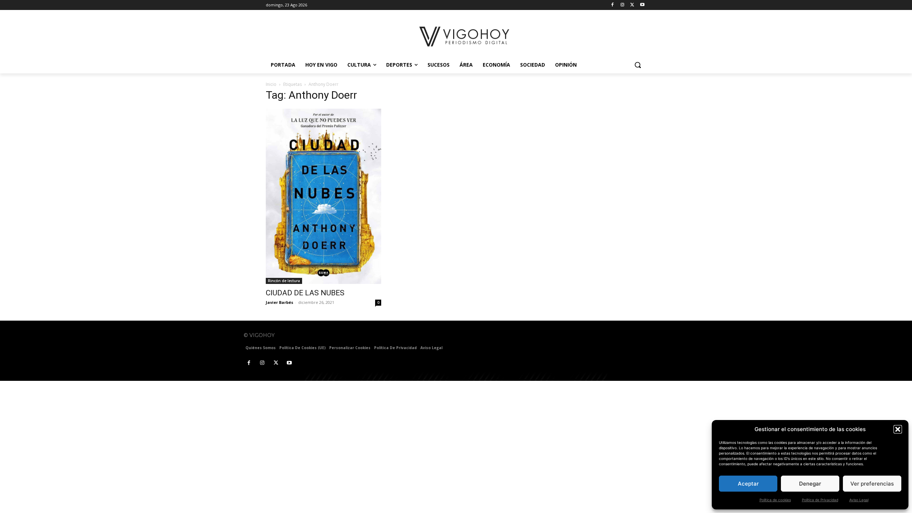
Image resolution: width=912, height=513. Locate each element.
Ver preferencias (872, 483)
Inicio (271, 84)
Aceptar (748, 483)
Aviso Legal (859, 500)
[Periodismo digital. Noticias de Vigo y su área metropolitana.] (465, 36)
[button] (897, 429)
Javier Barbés (279, 302)
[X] (632, 5)
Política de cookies (775, 500)
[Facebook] (612, 5)
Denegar (810, 483)
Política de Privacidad (820, 500)
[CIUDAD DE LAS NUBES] (323, 196)
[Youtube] (642, 5)
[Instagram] (622, 5)
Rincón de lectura (284, 280)
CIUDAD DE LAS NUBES (305, 293)
